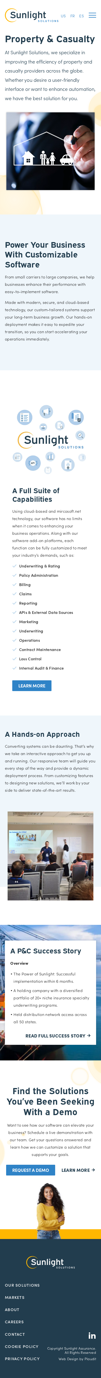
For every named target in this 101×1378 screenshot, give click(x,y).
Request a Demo (30, 1170)
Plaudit (90, 1358)
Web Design (68, 1358)
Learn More (31, 686)
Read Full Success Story (55, 1035)
